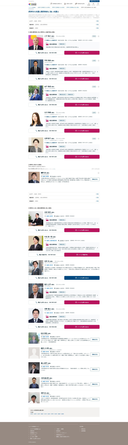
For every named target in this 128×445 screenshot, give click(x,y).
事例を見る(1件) (63, 94)
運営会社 (83, 429)
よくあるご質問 (33, 436)
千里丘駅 (54, 176)
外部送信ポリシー (60, 434)
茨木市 (51, 265)
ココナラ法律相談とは (35, 429)
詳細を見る (95, 179)
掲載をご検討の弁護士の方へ (63, 436)
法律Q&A (32, 430)
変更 (98, 21)
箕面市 (49, 413)
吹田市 (51, 216)
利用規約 (58, 430)
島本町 (55, 413)
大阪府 (43, 176)
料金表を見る (62, 44)
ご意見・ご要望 (59, 429)
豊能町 (59, 413)
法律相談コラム (33, 432)
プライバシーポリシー (61, 432)
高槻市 (42, 413)
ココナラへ (32, 1)
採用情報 (83, 430)
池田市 (35, 413)
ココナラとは (33, 434)
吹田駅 (57, 216)
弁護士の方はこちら (95, 1)
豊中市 (32, 413)
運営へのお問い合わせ (35, 438)
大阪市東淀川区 (53, 240)
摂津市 (47, 40)
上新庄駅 (62, 240)
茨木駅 (57, 265)
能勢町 (62, 413)
